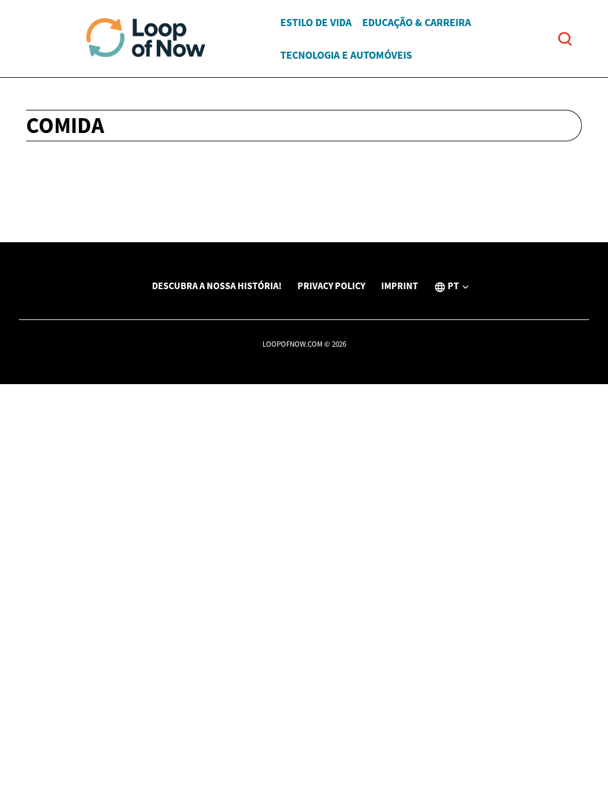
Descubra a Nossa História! (216, 286)
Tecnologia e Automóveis (346, 55)
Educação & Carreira (416, 22)
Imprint (399, 286)
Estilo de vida (316, 22)
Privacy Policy (331, 286)
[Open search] (565, 39)
